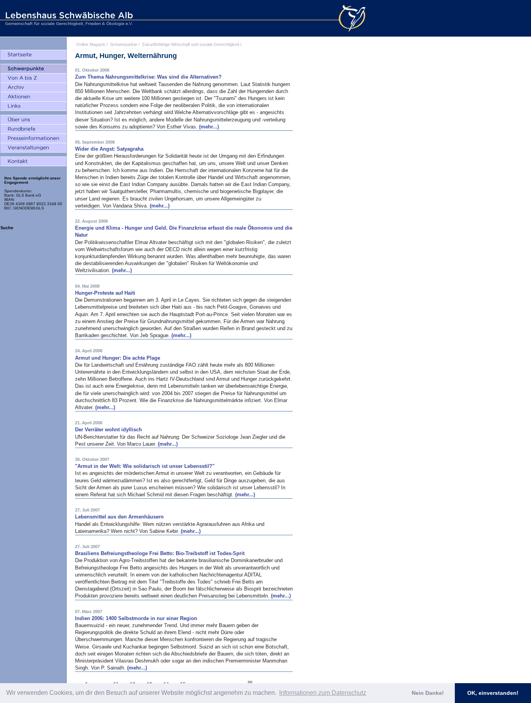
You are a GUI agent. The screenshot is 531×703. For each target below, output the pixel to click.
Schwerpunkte (123, 44)
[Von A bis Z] (33, 78)
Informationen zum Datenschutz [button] (322, 692)
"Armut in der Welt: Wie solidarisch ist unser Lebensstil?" (145, 466)
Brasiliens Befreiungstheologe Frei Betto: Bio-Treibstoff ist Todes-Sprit (160, 553)
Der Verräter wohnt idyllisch (108, 429)
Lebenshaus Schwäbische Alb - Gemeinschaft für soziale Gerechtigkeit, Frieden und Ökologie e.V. (68, 18)
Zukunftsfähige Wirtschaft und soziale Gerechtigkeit (190, 44)
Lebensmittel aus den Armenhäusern (119, 517)
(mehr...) (209, 127)
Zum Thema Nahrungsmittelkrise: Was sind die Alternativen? (148, 77)
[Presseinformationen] (33, 138)
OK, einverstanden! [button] (493, 693)
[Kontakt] (33, 161)
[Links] (33, 106)
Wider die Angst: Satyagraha (109, 149)
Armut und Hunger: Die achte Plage (117, 358)
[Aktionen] (33, 97)
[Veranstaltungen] (33, 148)
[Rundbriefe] (33, 129)
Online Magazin (90, 44)
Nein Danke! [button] (428, 693)
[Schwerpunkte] (33, 69)
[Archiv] (33, 87)
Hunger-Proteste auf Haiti (105, 293)
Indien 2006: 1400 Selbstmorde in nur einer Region (136, 618)
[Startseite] (33, 55)
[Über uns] (33, 120)
